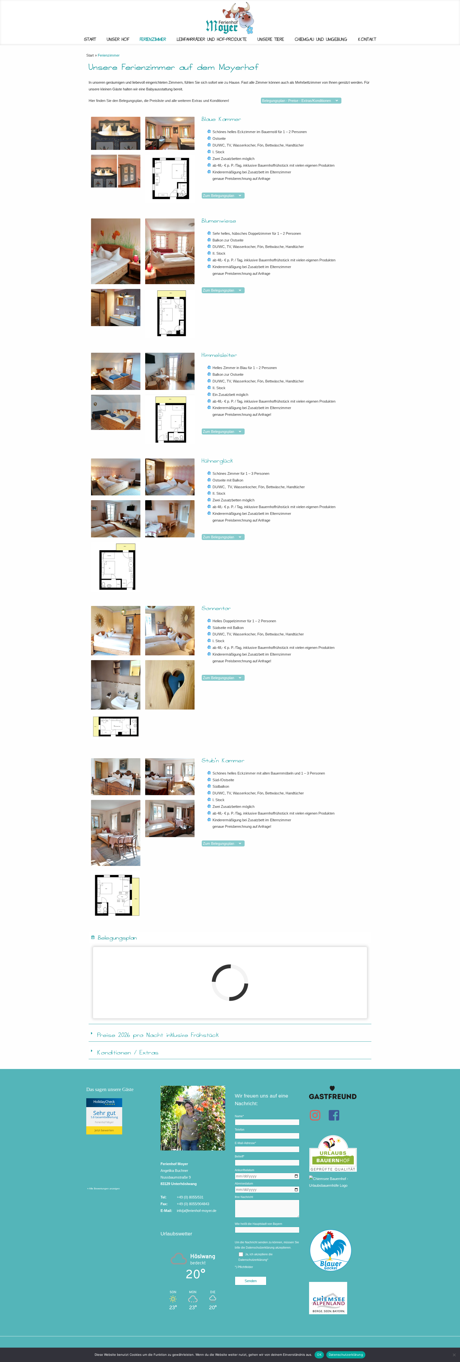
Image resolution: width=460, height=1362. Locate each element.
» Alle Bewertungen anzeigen (103, 1188)
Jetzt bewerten (104, 1130)
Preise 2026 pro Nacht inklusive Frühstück (158, 1035)
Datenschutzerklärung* (253, 1260)
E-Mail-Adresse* (245, 1143)
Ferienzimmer (153, 39)
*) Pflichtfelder (244, 1267)
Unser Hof (118, 39)
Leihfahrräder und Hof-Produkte (212, 39)
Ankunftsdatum (244, 1170)
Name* (239, 1116)
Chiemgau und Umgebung (321, 39)
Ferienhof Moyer (104, 1122)
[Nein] (454, 1354)
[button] (230, 937)
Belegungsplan (117, 937)
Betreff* (239, 1156)
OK (319, 1354)
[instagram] (318, 1115)
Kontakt (367, 39)
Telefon (239, 1129)
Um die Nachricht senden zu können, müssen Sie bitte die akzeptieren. (267, 1245)
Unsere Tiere (271, 39)
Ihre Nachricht (244, 1197)
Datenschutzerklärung (260, 1247)
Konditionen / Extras (128, 1053)
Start (90, 39)
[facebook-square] (336, 1115)
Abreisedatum (244, 1183)
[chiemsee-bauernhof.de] (341, 1176)
